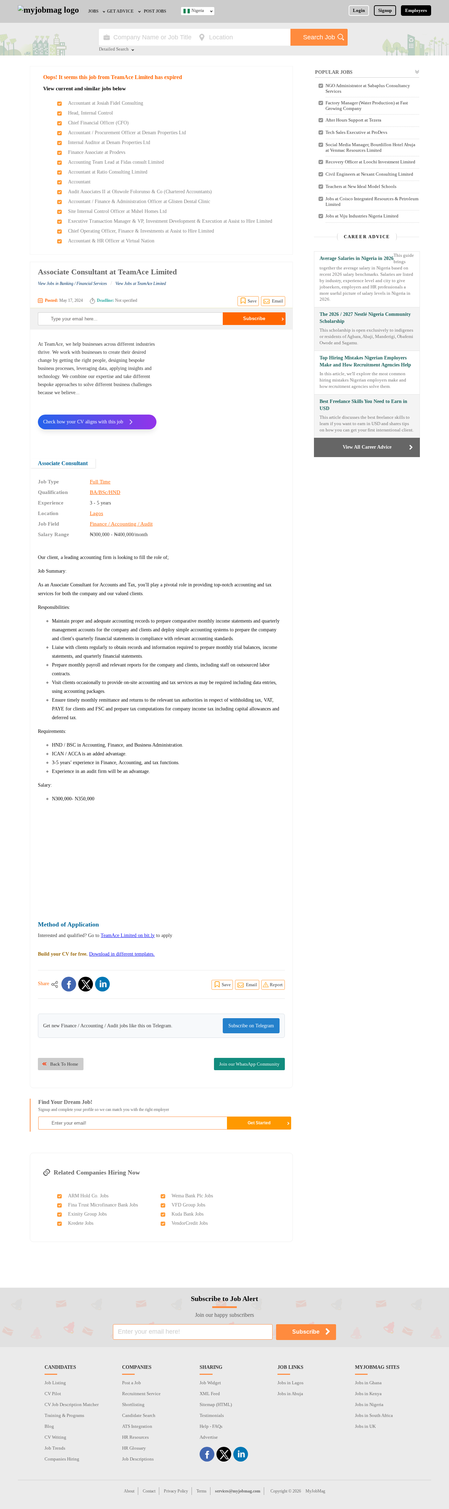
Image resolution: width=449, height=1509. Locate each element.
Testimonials (212, 1415)
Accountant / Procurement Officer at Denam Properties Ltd (127, 132)
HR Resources (135, 1437)
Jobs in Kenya (368, 1393)
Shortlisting (133, 1404)
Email (277, 301)
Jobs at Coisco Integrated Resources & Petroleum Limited (372, 201)
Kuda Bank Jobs (187, 1214)
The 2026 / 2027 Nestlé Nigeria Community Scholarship (365, 318)
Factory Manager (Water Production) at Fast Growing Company (367, 105)
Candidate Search (138, 1415)
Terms (201, 1491)
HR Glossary (134, 1448)
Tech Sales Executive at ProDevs (356, 132)
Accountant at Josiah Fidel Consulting (105, 103)
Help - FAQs (211, 1426)
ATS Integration (137, 1426)
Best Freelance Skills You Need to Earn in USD (363, 405)
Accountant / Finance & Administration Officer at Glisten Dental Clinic (139, 201)
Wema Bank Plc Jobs (192, 1195)
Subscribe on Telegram (251, 1025)
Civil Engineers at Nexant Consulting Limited (369, 174)
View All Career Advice (367, 447)
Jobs (93, 11)
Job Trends (55, 1448)
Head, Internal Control (90, 113)
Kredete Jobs (80, 1223)
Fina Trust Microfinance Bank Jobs (103, 1205)
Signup (385, 10)
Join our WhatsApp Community (249, 1064)
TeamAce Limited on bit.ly (128, 935)
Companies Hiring (62, 1459)
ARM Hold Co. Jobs (88, 1195)
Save (252, 301)
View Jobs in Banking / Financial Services (72, 283)
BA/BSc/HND (105, 492)
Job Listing (55, 1382)
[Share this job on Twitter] (85, 984)
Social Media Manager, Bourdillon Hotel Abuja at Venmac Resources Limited (370, 147)
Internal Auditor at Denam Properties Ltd (109, 142)
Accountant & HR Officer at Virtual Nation (111, 240)
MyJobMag (315, 1491)
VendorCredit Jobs (190, 1223)
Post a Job (131, 1382)
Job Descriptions (138, 1459)
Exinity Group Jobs (87, 1214)
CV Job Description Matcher (72, 1404)
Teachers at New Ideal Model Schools (361, 186)
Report (276, 984)
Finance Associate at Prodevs (96, 152)
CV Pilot (53, 1393)
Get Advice (120, 11)
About (129, 1491)
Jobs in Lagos (290, 1382)
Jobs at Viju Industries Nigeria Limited (362, 216)
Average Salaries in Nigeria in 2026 (357, 258)
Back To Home (64, 1064)
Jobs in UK (365, 1426)
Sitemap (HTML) (216, 1404)
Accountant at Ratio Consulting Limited (107, 172)
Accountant (79, 181)
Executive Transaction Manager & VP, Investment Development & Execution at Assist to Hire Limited (170, 221)
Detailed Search (114, 49)
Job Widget (210, 1382)
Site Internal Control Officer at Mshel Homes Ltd (117, 211)
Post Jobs (155, 11)
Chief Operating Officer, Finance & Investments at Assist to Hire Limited (141, 231)
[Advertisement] (226, 389)
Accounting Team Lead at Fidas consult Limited (116, 162)
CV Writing (55, 1437)
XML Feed (210, 1393)
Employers (416, 10)
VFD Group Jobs (188, 1205)
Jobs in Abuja (290, 1393)
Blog (49, 1426)
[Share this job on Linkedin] (102, 984)
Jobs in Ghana (368, 1382)
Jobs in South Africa (374, 1415)
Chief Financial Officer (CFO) (98, 122)
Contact (149, 1491)
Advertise (209, 1437)
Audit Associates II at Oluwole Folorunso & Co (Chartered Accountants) (140, 191)
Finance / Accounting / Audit (121, 524)
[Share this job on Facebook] (68, 984)
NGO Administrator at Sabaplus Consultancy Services (368, 88)
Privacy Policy (176, 1491)
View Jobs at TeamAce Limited (140, 283)
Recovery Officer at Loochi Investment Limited (370, 161)
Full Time (100, 481)
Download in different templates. (122, 954)
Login (359, 10)
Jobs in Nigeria (369, 1404)
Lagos (96, 513)
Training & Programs (64, 1415)
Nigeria (198, 10)
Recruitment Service (141, 1393)
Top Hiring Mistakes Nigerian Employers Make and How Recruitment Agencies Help (365, 361)
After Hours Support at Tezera (353, 120)
